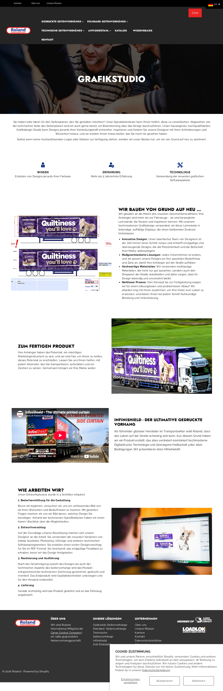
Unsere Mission (54, 3)
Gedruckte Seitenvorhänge (61, 21)
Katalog (121, 30)
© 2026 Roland (11, 671)
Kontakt (47, 39)
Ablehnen (198, 680)
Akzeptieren (164, 680)
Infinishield (100, 640)
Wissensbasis (142, 30)
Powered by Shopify (36, 671)
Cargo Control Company (66, 632)
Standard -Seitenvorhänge (106, 21)
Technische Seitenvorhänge (61, 30)
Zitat (195, 12)
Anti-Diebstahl (98, 30)
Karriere (17, 3)
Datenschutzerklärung (156, 670)
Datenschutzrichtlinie (148, 640)
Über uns (35, 3)
